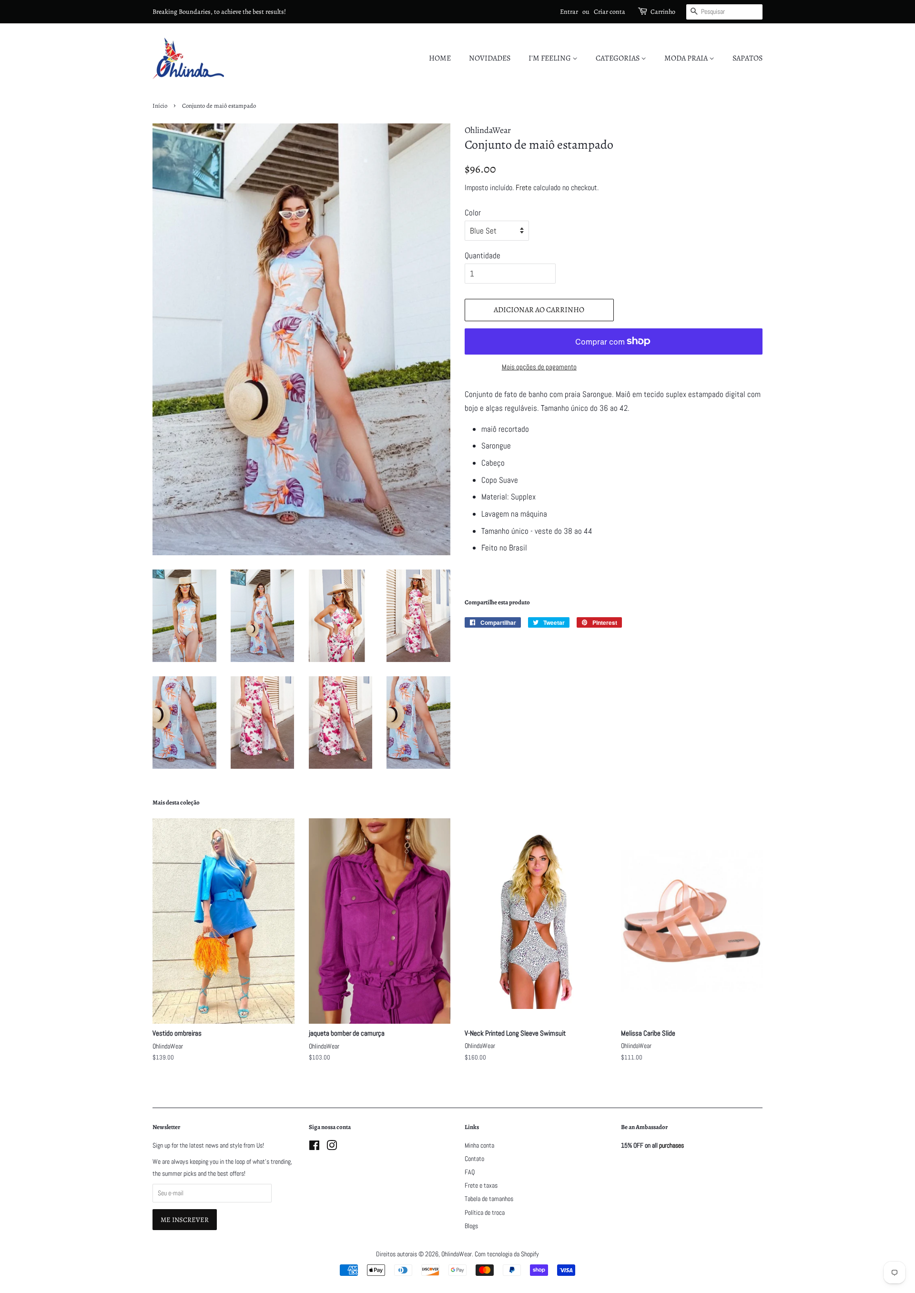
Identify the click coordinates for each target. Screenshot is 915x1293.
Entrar (569, 11)
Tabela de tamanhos (489, 1198)
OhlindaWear (456, 1254)
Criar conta (609, 11)
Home (440, 58)
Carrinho (663, 11)
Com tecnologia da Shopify (507, 1254)
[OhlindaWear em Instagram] (331, 1147)
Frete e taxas (481, 1185)
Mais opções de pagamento (539, 366)
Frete (523, 188)
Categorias (618, 58)
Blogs (471, 1226)
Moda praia (686, 58)
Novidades (489, 58)
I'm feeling (550, 58)
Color (473, 212)
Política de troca (485, 1212)
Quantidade (482, 255)
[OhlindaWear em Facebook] (314, 1147)
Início (159, 106)
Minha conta (479, 1145)
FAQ (470, 1172)
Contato (474, 1158)
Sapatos (747, 58)
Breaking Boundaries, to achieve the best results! (219, 11)
